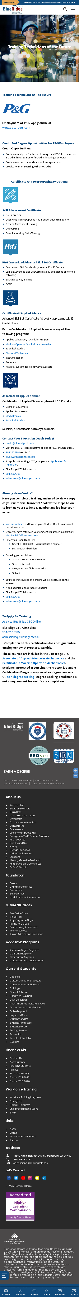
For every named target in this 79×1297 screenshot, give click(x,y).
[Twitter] (16, 1178)
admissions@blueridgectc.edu (23, 478)
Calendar (6, 1294)
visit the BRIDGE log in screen (22, 535)
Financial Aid (16, 1050)
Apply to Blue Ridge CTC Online (21, 621)
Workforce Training (21, 1089)
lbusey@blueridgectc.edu (20, 456)
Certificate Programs (46, 780)
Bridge (47, 1294)
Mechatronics (13, 416)
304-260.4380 (13, 474)
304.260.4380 (13, 452)
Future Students (19, 905)
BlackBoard (60, 1294)
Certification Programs (16, 783)
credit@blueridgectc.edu (20, 443)
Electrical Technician (17, 353)
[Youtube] (23, 1178)
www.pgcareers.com (16, 127)
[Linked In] (44, 1178)
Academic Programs (22, 942)
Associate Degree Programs (18, 780)
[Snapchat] (37, 1178)
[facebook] (9, 1178)
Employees (21, 1294)
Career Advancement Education (48, 783)
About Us (13, 797)
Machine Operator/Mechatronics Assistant (29, 344)
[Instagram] (30, 1178)
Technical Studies (15, 420)
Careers (34, 1294)
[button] (65, 9)
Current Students (21, 968)
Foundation (15, 875)
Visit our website (15, 524)
